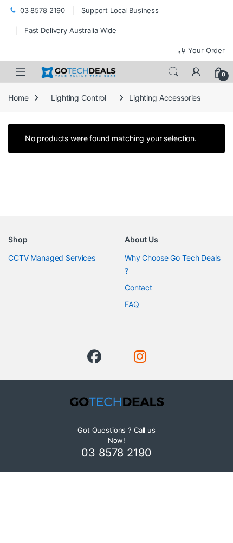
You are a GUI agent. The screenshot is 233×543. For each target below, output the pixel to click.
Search (173, 72)
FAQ (132, 304)
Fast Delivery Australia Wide (70, 30)
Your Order (206, 50)
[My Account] (196, 71)
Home (18, 97)
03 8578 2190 (42, 10)
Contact (138, 287)
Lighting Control (78, 97)
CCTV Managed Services (51, 257)
